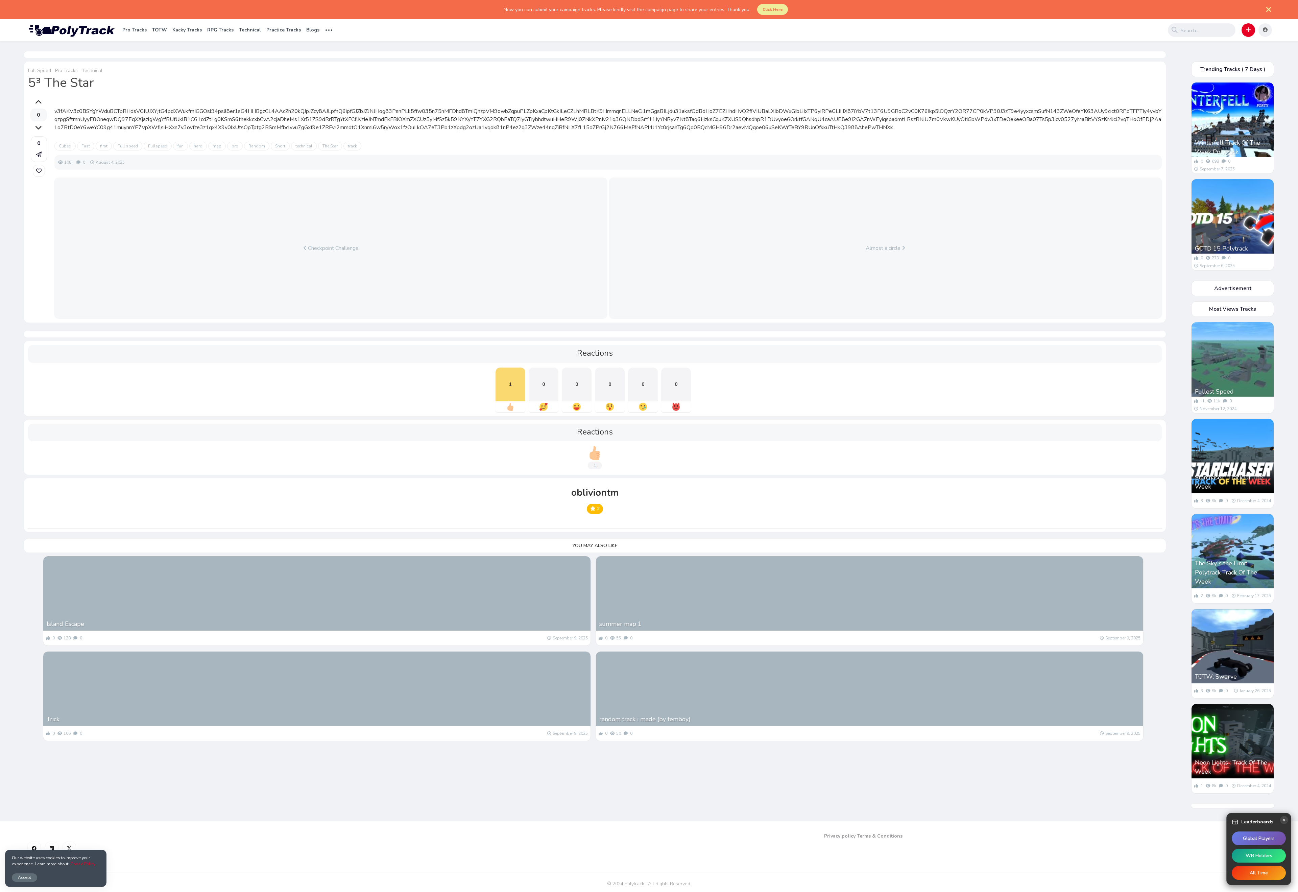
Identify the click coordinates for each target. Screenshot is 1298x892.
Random (256, 146)
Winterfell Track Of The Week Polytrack (1227, 147)
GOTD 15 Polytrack (1221, 248)
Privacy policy (840, 836)
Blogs (312, 30)
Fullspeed (157, 146)
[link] (39, 171)
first (103, 146)
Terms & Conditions (880, 836)
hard (198, 146)
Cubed (65, 146)
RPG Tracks (220, 30)
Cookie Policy (82, 864)
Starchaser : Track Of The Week (1229, 482)
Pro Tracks (134, 30)
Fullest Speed (1214, 392)
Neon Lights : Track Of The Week (1231, 767)
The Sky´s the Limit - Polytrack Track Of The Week (1226, 572)
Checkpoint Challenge (333, 248)
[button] (1248, 30)
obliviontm (595, 492)
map (217, 146)
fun (180, 146)
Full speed (128, 146)
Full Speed (39, 70)
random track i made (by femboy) (645, 719)
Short (280, 146)
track (352, 146)
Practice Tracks (283, 30)
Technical (250, 30)
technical (303, 146)
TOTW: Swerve (1216, 677)
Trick (53, 719)
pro (235, 146)
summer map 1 (620, 624)
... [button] (329, 29)
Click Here (773, 9)
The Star (330, 146)
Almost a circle (884, 248)
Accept (24, 877)
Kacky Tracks (187, 30)
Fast (85, 146)
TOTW (159, 30)
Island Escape (65, 624)
